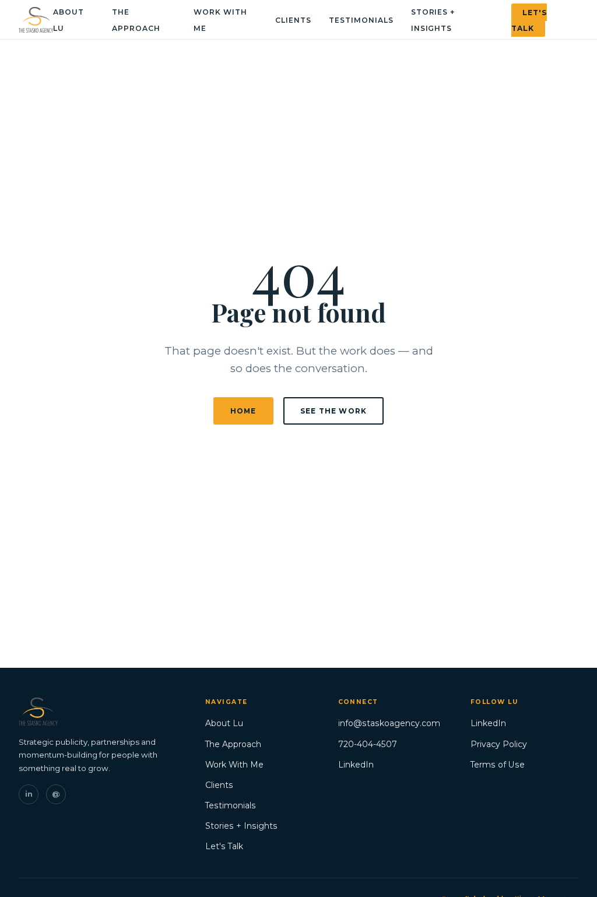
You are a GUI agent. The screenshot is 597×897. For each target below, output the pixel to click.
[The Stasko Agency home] (36, 20)
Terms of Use (497, 764)
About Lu (224, 723)
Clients (293, 20)
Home (243, 411)
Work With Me (234, 764)
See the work (333, 411)
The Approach (233, 744)
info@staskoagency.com (389, 723)
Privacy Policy (498, 744)
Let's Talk (529, 20)
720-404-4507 (367, 744)
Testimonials (361, 20)
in (29, 794)
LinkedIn (356, 764)
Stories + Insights (241, 826)
